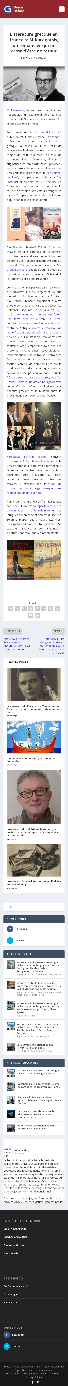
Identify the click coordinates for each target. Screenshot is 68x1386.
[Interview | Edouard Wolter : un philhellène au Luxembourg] (34, 860)
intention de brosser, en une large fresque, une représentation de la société (34, 488)
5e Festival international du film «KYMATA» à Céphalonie (35, 1046)
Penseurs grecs (30, 994)
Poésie (41, 994)
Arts (33, 974)
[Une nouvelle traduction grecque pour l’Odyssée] (34, 737)
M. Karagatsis (15, 110)
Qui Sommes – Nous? (15, 1286)
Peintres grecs (42, 1036)
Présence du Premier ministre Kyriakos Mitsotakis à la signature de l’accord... (39, 1100)
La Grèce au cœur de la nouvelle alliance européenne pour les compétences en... (36, 1114)
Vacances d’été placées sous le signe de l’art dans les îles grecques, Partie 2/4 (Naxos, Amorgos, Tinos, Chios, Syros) (38, 1008)
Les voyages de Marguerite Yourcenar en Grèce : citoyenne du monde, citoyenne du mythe (33, 709)
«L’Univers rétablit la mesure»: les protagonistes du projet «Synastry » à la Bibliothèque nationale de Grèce (39, 985)
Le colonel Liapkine (47, 132)
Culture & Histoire (44, 974)
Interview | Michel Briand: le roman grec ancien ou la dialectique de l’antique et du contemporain (33, 832)
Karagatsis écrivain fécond (26, 457)
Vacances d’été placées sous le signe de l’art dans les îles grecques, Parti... (39, 1072)
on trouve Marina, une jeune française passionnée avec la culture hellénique (34, 332)
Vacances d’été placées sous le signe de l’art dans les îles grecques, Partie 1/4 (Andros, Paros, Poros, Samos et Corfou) (38, 1028)
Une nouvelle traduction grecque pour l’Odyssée (31, 760)
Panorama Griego (13, 1245)
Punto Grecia (10, 1253)
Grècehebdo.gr (22, 1150)
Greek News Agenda (14, 1228)
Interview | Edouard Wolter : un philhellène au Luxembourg (34, 883)
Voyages (57, 974)
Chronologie (10, 1294)
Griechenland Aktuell (15, 1236)
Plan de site (10, 1302)
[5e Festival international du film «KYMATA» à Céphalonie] (11, 1047)
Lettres (42, 57)
